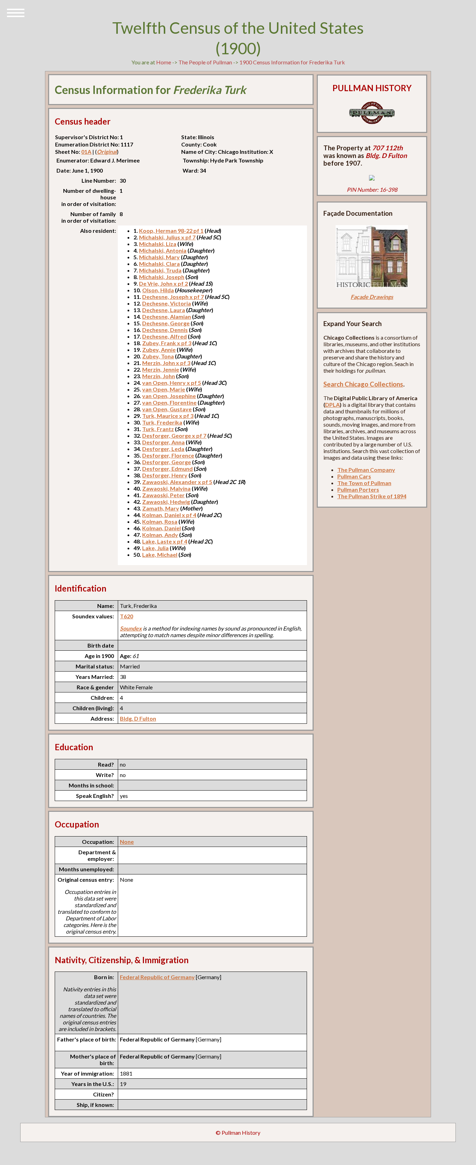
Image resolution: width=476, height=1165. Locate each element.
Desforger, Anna (163, 442)
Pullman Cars (354, 476)
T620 (126, 616)
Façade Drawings (372, 296)
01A (86, 151)
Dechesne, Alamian (166, 316)
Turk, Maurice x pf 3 (167, 415)
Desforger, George (166, 462)
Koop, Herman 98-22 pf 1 (171, 230)
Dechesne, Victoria (166, 303)
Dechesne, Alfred (164, 336)
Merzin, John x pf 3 (166, 362)
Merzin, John (158, 376)
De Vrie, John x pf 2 (163, 283)
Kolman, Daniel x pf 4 (169, 515)
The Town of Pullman (364, 483)
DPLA (332, 404)
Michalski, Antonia (162, 250)
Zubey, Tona (158, 356)
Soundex (131, 628)
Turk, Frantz (158, 429)
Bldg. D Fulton (138, 718)
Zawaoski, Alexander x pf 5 (177, 481)
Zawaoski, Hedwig (166, 501)
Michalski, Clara (159, 263)
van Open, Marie (163, 389)
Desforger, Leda (163, 448)
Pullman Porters (358, 489)
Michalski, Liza (157, 243)
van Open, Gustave (167, 409)
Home (163, 62)
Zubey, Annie (159, 349)
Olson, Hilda (158, 290)
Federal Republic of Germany (157, 977)
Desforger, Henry (164, 475)
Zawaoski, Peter (163, 495)
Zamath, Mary (160, 508)
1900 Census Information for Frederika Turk (292, 62)
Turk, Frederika (162, 422)
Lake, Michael (159, 554)
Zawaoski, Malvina (166, 488)
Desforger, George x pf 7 (174, 435)
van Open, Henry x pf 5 (171, 382)
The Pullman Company (366, 469)
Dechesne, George (166, 323)
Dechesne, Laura (163, 310)
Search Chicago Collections (363, 384)
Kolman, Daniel (161, 528)
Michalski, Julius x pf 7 (167, 237)
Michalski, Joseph (161, 277)
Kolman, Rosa (159, 521)
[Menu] (15, 12)
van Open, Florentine (169, 402)
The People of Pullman (205, 62)
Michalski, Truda (160, 270)
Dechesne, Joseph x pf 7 (173, 296)
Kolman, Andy (160, 534)
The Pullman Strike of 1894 (371, 496)
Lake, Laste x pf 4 (164, 541)
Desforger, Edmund (167, 468)
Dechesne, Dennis (165, 329)
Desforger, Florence (168, 455)
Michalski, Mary (159, 257)
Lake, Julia (155, 548)
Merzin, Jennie (160, 369)
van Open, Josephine (169, 396)
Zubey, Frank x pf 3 (166, 343)
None (127, 841)
